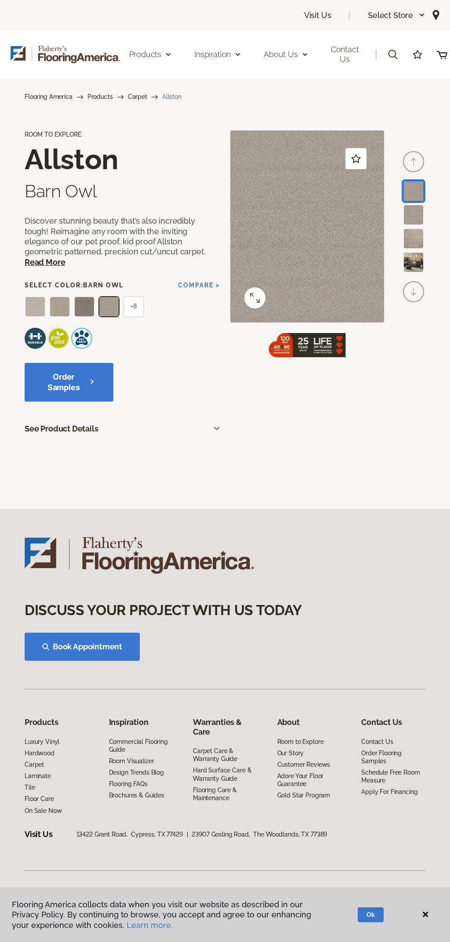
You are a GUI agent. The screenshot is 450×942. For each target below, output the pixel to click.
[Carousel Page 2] (413, 215)
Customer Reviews (303, 764)
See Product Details (61, 428)
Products (100, 96)
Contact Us (345, 54)
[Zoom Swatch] (254, 297)
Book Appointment (87, 646)
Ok (371, 914)
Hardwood (39, 753)
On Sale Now (43, 810)
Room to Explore (300, 741)
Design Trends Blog (136, 772)
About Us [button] (281, 54)
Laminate (38, 775)
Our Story (290, 753)
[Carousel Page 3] (413, 238)
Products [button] (145, 54)
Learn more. (150, 925)
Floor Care (39, 798)
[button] (396, 15)
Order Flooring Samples (381, 757)
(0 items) (442, 54)
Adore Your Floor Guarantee (300, 779)
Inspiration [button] (212, 54)
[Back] (413, 161)
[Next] (413, 291)
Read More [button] (45, 262)
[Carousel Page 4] (413, 262)
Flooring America (49, 96)
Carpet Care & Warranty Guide (215, 754)
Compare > (199, 285)
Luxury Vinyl (42, 741)
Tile (30, 787)
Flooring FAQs (128, 783)
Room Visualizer (131, 760)
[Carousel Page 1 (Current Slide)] (413, 191)
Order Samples (63, 382)
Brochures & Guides (136, 795)
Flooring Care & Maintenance (215, 793)
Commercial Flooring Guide (138, 745)
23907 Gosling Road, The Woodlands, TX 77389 (259, 834)
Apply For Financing (389, 791)
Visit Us (317, 15)
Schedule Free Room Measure (390, 776)
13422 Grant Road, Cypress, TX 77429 (129, 834)
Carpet (137, 96)
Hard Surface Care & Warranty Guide (222, 774)
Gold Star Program (303, 795)
